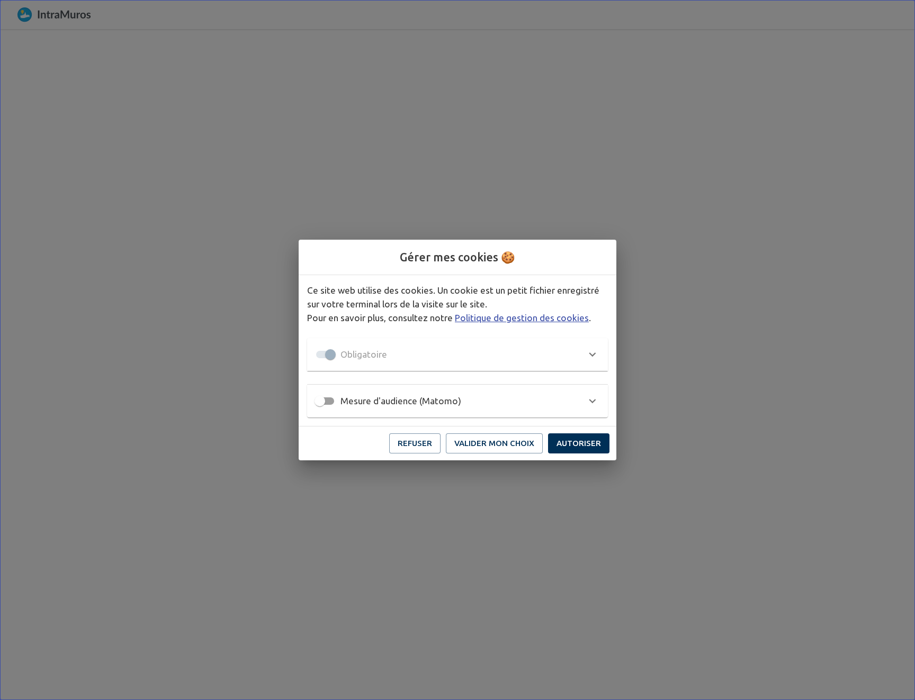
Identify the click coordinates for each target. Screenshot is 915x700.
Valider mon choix (494, 443)
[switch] (320, 401)
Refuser (415, 443)
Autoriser (579, 443)
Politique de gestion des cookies (522, 318)
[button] (457, 354)
